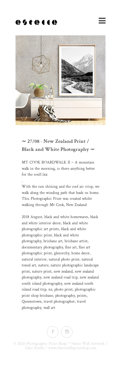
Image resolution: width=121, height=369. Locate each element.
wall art (49, 307)
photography (65, 295)
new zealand (63, 271)
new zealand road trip (60, 277)
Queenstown (32, 301)
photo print (63, 289)
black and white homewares (66, 217)
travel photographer (59, 301)
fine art (71, 247)
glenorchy (61, 253)
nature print (42, 271)
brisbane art (52, 241)
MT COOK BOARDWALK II (46, 162)
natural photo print (64, 259)
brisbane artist (76, 241)
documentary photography (42, 247)
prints (82, 295)
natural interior (34, 259)
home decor (80, 253)
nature (43, 265)
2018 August (32, 217)
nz (50, 289)
